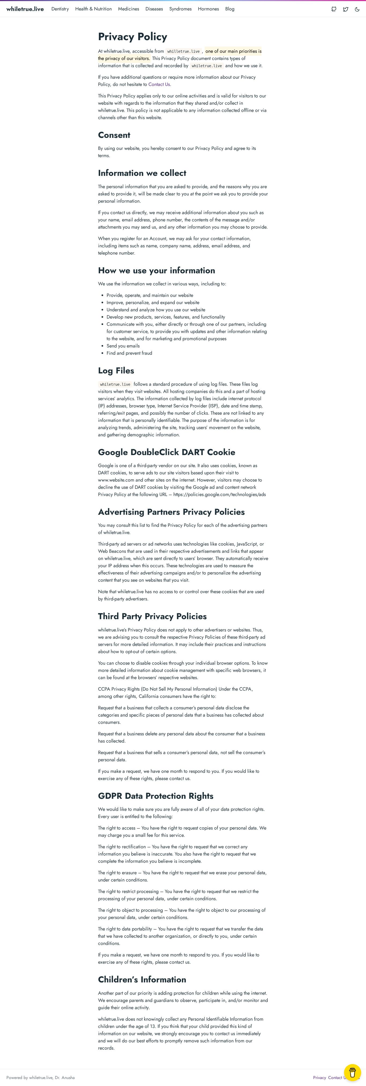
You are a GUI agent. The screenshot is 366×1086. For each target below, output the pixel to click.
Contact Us (159, 84)
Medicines (128, 8)
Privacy (319, 1077)
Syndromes (180, 8)
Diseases (154, 8)
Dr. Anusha (65, 1077)
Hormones (208, 8)
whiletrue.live (25, 9)
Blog (229, 8)
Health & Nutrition (93, 8)
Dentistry (60, 8)
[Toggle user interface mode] (357, 9)
